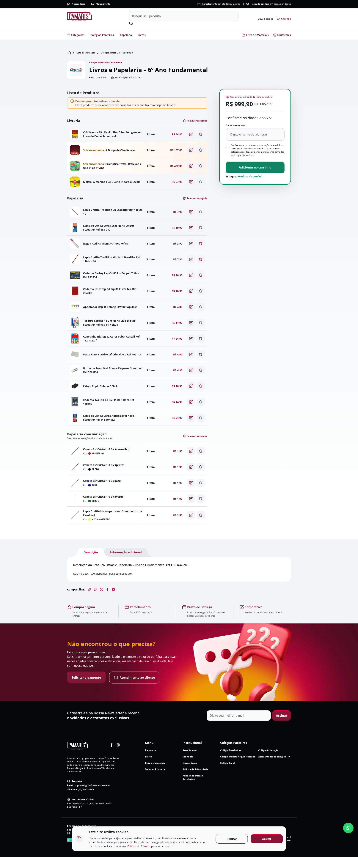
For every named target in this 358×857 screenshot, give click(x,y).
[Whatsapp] (95, 589)
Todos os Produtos (155, 769)
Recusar (232, 839)
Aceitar (266, 839)
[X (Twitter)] (101, 589)
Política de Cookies (138, 846)
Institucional (192, 743)
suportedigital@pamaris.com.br (92, 785)
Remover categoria (197, 120)
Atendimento (103, 3)
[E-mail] (113, 589)
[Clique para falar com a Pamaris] (348, 828)
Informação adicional (126, 552)
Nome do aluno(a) (235, 125)
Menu (149, 743)
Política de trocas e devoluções (193, 777)
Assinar (281, 715)
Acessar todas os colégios (272, 756)
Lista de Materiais (257, 35)
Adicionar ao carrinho (255, 167)
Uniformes (284, 35)
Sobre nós (188, 756)
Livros (142, 35)
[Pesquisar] (131, 23)
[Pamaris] (77, 745)
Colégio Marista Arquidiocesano (237, 756)
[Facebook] (107, 589)
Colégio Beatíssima (230, 750)
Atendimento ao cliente (137, 677)
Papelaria (126, 35)
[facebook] (111, 745)
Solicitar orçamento (86, 677)
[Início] (69, 53)
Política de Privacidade (195, 769)
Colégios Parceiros (102, 35)
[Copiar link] (89, 589)
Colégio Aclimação (268, 750)
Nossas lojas (78, 3)
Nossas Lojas (190, 763)
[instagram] (118, 745)
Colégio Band (227, 763)
